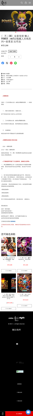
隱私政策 (20, 392)
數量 (2, 56)
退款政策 (20, 400)
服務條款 (13, 221)
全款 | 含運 (12, 51)
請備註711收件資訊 (4, 52)
